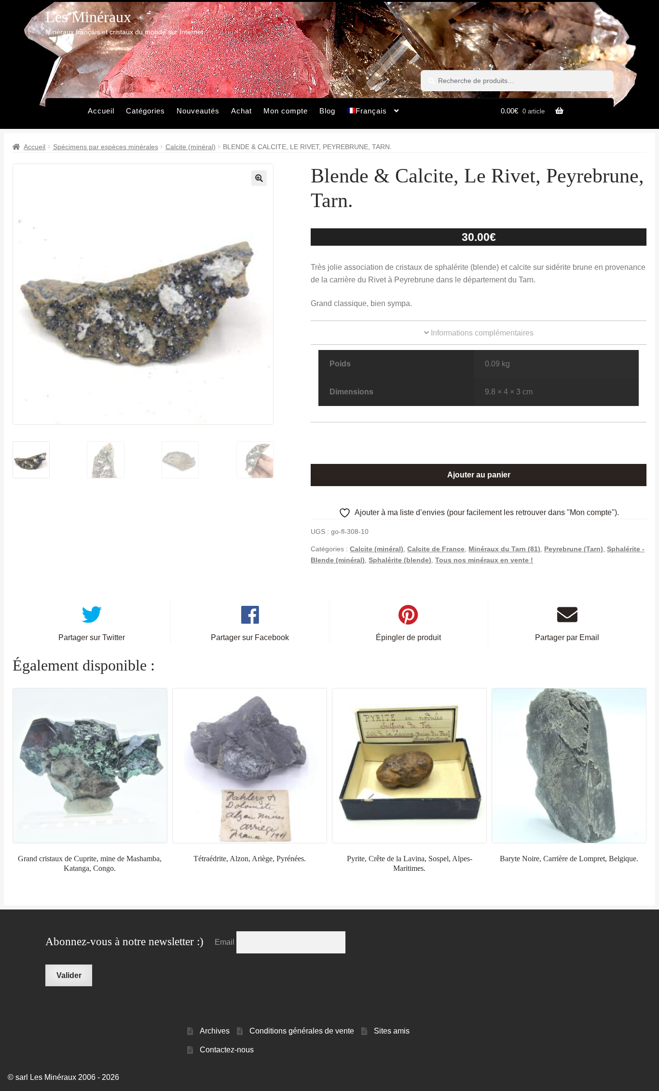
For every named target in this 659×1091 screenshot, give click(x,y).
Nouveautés (198, 111)
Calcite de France (436, 549)
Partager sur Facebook (250, 637)
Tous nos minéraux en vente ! (484, 560)
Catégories (145, 111)
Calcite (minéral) (190, 147)
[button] (259, 178)
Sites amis (392, 1031)
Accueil (101, 111)
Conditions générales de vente (301, 1031)
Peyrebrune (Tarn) (573, 549)
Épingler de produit (408, 637)
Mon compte (285, 111)
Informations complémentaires (481, 333)
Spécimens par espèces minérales (105, 147)
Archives (215, 1031)
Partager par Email (567, 637)
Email (225, 942)
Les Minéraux (88, 17)
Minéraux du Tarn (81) (504, 549)
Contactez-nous (227, 1050)
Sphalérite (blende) (400, 560)
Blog (327, 111)
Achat (241, 111)
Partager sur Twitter (91, 637)
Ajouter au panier (478, 475)
